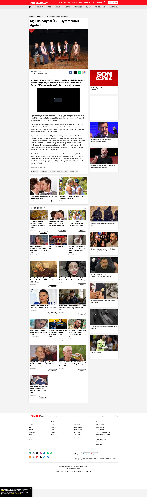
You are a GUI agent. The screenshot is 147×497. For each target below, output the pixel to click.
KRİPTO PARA (89, 2)
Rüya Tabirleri (77, 434)
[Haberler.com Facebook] (33, 453)
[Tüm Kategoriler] (30, 7)
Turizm (53, 432)
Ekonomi (31, 424)
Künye (108, 416)
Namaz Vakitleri (78, 427)
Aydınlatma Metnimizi (15, 493)
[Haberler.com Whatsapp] (47, 453)
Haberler (31, 422)
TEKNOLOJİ (78, 7)
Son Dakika (32, 432)
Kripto (30, 434)
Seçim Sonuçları (78, 429)
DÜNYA (88, 7)
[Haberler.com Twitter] (37, 453)
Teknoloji (53, 427)
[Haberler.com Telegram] (44, 457)
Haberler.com (77, 422)
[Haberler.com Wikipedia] (33, 457)
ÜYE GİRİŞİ (114, 2)
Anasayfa (31, 16)
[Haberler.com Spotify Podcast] (51, 453)
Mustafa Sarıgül (35, 171)
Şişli (77, 171)
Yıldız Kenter (44, 171)
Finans (53, 429)
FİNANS (57, 7)
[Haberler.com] (37, 416)
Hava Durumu (77, 424)
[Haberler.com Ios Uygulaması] (78, 454)
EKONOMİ (62, 2)
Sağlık (52, 424)
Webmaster (99, 437)
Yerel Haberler (55, 437)
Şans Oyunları (77, 432)
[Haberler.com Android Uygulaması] (86, 454)
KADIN (49, 7)
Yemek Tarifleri (77, 437)
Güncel (72, 171)
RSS (97, 442)
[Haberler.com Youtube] (37, 457)
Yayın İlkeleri (115, 416)
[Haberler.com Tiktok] (40, 457)
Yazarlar (53, 434)
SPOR (80, 2)
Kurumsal (98, 422)
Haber (67, 468)
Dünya (30, 439)
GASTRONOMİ (113, 7)
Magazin (31, 429)
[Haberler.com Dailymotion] (47, 457)
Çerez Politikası (100, 429)
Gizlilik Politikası (100, 427)
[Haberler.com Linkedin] (44, 453)
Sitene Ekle (99, 444)
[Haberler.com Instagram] (40, 453)
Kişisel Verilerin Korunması (103, 432)
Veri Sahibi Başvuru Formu (103, 434)
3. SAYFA (67, 7)
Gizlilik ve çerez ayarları (61, 471)
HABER (99, 2)
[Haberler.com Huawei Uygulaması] (94, 454)
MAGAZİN (71, 2)
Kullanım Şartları (100, 424)
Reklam (98, 416)
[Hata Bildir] (70, 471)
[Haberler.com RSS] (30, 457)
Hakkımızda (91, 416)
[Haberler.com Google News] (30, 453)
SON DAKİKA (39, 7)
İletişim (103, 416)
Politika (66, 171)
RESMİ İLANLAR (100, 7)
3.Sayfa (30, 437)
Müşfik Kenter (52, 171)
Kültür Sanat (40, 16)
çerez (2, 490)
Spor (30, 427)
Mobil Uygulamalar (101, 439)
